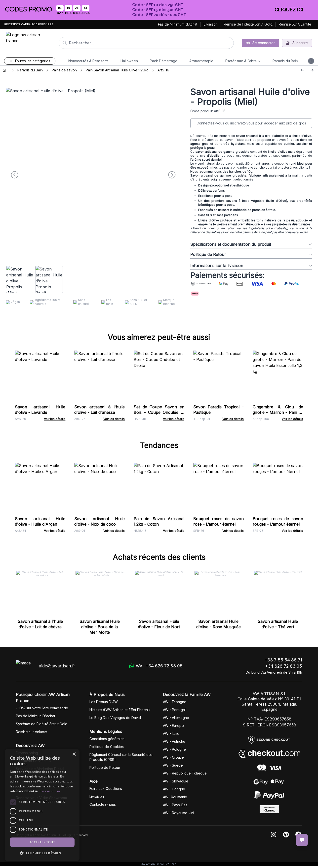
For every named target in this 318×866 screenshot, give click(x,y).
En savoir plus (50, 791)
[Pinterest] (286, 835)
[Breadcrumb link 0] (4, 70)
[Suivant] (312, 70)
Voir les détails (54, 419)
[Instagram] (273, 835)
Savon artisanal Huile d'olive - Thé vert (278, 624)
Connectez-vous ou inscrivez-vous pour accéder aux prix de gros (251, 123)
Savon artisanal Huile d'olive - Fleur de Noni (159, 624)
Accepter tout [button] (42, 842)
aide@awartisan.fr (57, 665)
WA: (159, 666)
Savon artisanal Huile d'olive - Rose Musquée (218, 624)
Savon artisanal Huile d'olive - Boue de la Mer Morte (100, 627)
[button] (42, 853)
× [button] (74, 754)
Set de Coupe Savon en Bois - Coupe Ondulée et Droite (159, 412)
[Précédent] (302, 70)
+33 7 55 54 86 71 (283, 659)
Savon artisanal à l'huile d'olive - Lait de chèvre (40, 624)
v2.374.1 (171, 864)
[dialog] (42, 805)
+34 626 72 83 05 (283, 666)
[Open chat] (302, 840)
